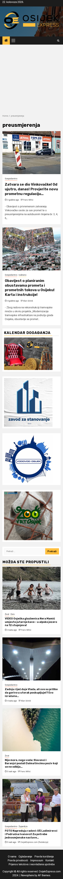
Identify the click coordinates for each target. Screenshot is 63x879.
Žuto (12, 614)
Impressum (36, 860)
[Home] (6, 40)
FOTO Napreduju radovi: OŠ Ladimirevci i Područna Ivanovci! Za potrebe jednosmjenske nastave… (31, 834)
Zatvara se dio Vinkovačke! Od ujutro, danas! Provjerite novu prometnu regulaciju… (31, 189)
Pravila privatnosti (18, 860)
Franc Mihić (28, 200)
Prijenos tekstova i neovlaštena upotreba (32, 864)
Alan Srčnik (28, 301)
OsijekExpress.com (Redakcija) (34, 842)
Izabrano (22, 275)
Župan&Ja (23, 826)
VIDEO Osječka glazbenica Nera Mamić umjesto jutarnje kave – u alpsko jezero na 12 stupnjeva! (31, 622)
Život (7, 614)
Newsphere (27, 875)
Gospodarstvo (11, 179)
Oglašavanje (25, 856)
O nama (12, 856)
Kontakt (49, 860)
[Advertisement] (31, 77)
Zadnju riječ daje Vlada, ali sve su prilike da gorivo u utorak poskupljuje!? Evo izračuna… (31, 693)
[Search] (58, 40)
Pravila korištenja (44, 856)
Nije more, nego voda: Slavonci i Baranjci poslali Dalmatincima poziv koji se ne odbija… (31, 763)
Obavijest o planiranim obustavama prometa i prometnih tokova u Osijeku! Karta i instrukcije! (29, 288)
